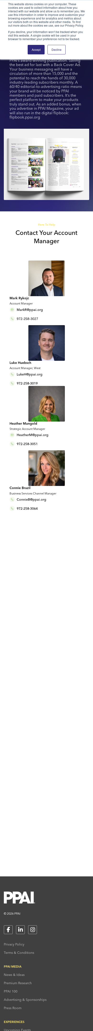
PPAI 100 (10, 991)
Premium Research (18, 983)
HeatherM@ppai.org (32, 435)
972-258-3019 (27, 383)
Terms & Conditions (19, 952)
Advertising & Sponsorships (25, 1000)
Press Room (12, 1008)
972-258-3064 (27, 508)
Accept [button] (36, 50)
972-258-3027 (27, 319)
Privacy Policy (14, 944)
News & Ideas (14, 975)
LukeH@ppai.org (29, 374)
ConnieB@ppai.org (31, 499)
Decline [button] (57, 50)
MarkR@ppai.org (30, 310)
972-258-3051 (27, 444)
